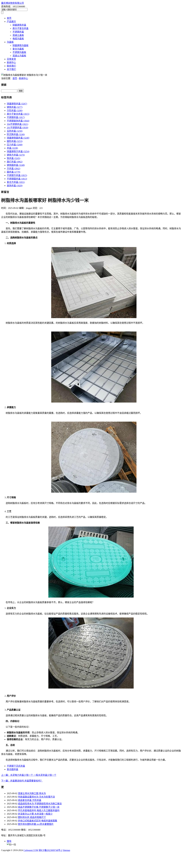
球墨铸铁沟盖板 (20, 45)
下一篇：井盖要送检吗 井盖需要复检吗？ (22, 781)
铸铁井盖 (14, 107)
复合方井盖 (16, 182)
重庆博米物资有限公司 (12, 3)
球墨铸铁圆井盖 (18, 138)
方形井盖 (14, 110)
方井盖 (13, 168)
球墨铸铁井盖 (19, 25)
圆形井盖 (14, 141)
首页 (9, 18)
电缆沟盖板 (18, 38)
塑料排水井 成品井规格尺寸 (32, 817)
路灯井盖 (14, 161)
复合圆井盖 (12, 769)
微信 (9, 841)
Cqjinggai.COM (30, 850)
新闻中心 (11, 62)
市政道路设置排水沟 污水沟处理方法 (36, 797)
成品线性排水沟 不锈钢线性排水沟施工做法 (40, 803)
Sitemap (66, 850)
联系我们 (11, 66)
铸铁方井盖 (16, 155)
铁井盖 (13, 158)
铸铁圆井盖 (16, 165)
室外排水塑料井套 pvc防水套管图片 (36, 824)
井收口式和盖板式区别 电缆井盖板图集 (37, 820)
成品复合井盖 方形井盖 (29, 800)
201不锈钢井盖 (17, 127)
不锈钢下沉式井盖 (16, 766)
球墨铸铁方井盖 (18, 151)
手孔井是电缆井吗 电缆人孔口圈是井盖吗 (38, 810)
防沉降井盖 (16, 134)
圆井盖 (13, 172)
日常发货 (11, 59)
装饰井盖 (14, 185)
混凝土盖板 (18, 35)
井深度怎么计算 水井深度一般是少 (35, 814)
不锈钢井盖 (18, 32)
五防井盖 (14, 131)
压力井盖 (14, 144)
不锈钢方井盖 (17, 175)
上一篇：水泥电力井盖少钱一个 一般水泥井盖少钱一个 (28, 775)
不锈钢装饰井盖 (18, 121)
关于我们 (11, 69)
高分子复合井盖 (20, 28)
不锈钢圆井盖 (17, 179)
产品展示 (11, 21)
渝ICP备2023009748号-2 (50, 850)
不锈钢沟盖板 (19, 52)
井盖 (12, 148)
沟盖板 (10, 42)
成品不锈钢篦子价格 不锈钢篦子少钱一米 (38, 807)
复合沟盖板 (18, 49)
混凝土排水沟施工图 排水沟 (32, 793)
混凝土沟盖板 (19, 55)
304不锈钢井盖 (17, 124)
